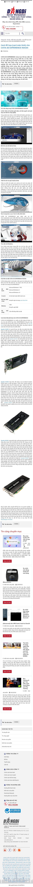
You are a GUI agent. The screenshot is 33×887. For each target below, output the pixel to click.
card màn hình (23, 300)
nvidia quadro (11, 862)
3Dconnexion (19, 862)
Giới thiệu (8, 1)
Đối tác (6, 759)
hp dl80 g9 (27, 865)
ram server (26, 867)
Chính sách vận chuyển (10, 775)
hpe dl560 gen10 (20, 875)
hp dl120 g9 (9, 864)
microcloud (18, 869)
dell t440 (7, 880)
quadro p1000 (26, 872)
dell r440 (22, 878)
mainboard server (22, 860)
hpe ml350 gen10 (20, 877)
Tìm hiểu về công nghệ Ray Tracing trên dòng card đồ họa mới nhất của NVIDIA (26, 649)
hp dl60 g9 (21, 865)
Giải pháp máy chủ (6, 746)
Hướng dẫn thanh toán (9, 788)
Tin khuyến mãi (6, 732)
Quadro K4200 (8, 402)
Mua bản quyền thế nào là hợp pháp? (26, 538)
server (5, 857)
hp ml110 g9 (6, 867)
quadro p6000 (21, 870)
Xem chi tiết (7, 561)
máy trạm (21, 873)
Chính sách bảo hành (9, 772)
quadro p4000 (10, 872)
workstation (6, 859)
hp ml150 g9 (13, 867)
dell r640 (28, 877)
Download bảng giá (9, 793)
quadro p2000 (18, 872)
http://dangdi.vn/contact (6, 519)
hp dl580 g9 (15, 865)
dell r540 (27, 878)
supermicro (24, 869)
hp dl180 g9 (22, 864)
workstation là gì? (12, 870)
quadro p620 (18, 880)
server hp (20, 857)
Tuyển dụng (7, 762)
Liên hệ (27, 1)
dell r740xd (11, 878)
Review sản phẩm (6, 739)
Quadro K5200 (25, 458)
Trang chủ (3, 39)
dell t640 (12, 880)
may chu (25, 862)
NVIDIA (16, 83)
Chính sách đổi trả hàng (10, 777)
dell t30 (24, 880)
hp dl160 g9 (16, 864)
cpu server (14, 860)
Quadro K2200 (13, 339)
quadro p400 (14, 873)
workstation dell (13, 859)
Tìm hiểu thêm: (8, 84)
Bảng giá (20, 1)
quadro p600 (7, 873)
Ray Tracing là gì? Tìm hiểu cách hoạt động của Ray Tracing (26, 683)
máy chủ (9, 857)
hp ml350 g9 (20, 867)
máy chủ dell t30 (21, 881)
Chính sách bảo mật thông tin (11, 780)
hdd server (5, 869)
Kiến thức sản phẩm (16, 39)
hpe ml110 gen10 (11, 877)
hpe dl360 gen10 (11, 875)
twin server (11, 869)
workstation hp (21, 859)
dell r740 (5, 878)
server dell (15, 857)
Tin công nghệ (5, 736)
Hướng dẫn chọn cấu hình (10, 795)
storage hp (8, 860)
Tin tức (14, 1)
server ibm (26, 857)
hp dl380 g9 (8, 865)
